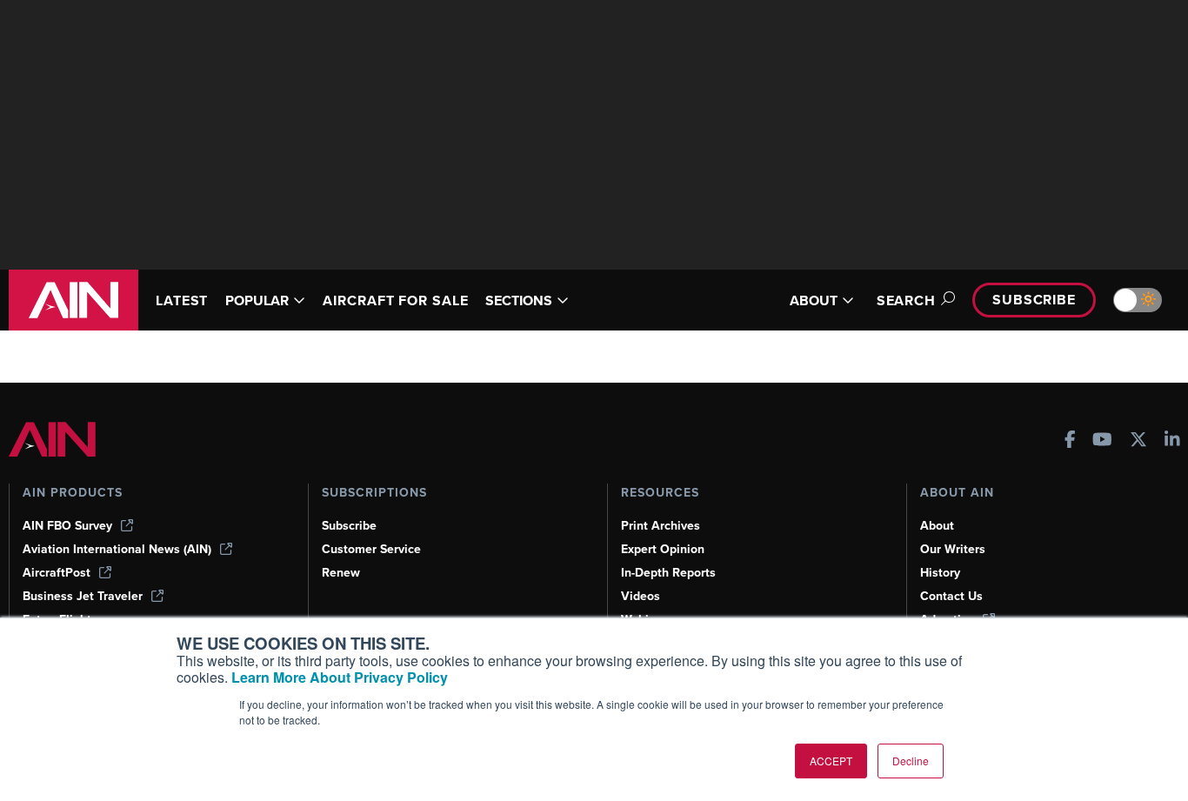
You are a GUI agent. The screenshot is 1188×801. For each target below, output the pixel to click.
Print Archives (660, 525)
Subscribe (1034, 300)
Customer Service (371, 549)
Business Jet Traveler (83, 596)
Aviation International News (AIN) (117, 549)
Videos (640, 596)
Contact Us (951, 596)
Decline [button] (910, 760)
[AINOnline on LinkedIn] (1172, 441)
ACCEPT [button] (831, 760)
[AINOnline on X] (1138, 441)
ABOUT (814, 300)
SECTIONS (518, 300)
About (937, 525)
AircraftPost (56, 572)
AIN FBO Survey (67, 525)
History (940, 572)
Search (906, 300)
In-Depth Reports (668, 572)
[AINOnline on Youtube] (1102, 441)
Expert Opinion (662, 549)
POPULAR (257, 300)
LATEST (182, 300)
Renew (341, 572)
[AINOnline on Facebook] (1070, 441)
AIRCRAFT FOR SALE (395, 300)
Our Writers (952, 549)
